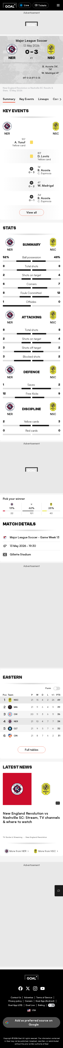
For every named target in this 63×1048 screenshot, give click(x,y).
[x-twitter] (28, 989)
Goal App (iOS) (15, 1005)
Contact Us (16, 997)
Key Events (26, 99)
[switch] (57, 689)
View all (31, 212)
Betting (41, 1005)
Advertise (28, 997)
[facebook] (20, 989)
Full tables (31, 749)
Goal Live (30, 1005)
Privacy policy (15, 1001)
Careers (28, 1001)
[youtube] (42, 989)
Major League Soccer (31, 40)
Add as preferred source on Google (33, 1022)
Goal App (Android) (45, 1001)
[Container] (12, 52)
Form (48, 688)
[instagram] (35, 989)
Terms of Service (44, 997)
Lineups (43, 99)
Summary (9, 99)
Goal (20, 1038)
